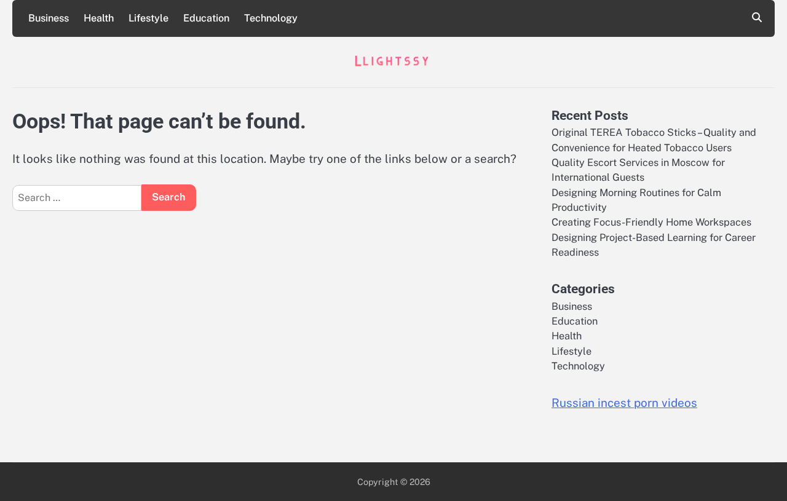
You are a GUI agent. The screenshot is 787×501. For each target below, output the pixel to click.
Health (99, 18)
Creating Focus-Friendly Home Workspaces (651, 222)
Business (48, 18)
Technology (271, 18)
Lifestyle (148, 18)
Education (206, 18)
